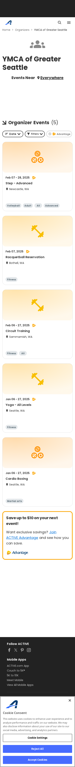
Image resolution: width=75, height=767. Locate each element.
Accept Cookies (37, 759)
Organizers (22, 30)
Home (6, 30)
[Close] (70, 700)
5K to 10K (12, 675)
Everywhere (51, 77)
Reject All (37, 749)
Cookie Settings (38, 737)
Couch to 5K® (16, 670)
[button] (35, 134)
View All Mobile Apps (20, 685)
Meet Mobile (15, 680)
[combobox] (12, 134)
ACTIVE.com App (18, 666)
